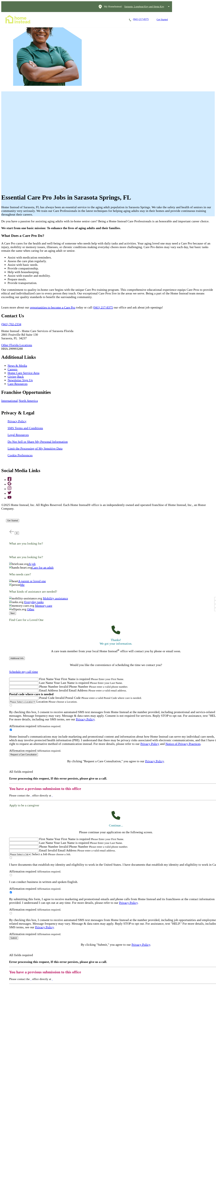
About (115, 19)
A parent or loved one (32, 581)
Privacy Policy (17, 421)
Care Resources (18, 383)
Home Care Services (53, 19)
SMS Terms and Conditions (25, 428)
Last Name (46, 682)
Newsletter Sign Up (20, 380)
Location (42, 701)
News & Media (17, 365)
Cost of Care (96, 19)
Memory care (43, 605)
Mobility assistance (55, 598)
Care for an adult (43, 567)
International (9, 400)
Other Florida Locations (16, 345)
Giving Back (16, 376)
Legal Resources (18, 435)
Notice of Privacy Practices (183, 744)
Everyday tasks (34, 602)
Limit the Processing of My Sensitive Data (35, 448)
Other (30, 609)
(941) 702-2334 (11, 324)
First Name (46, 679)
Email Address (48, 690)
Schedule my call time (23, 671)
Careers (76, 19)
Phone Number (48, 686)
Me (22, 584)
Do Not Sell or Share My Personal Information (38, 441)
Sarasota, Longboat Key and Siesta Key (144, 6)
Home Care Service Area (23, 373)
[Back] (11, 531)
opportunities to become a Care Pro (52, 307)
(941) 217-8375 (103, 307)
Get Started (162, 19)
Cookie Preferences (20, 455)
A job (32, 564)
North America (28, 400)
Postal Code (47, 697)
